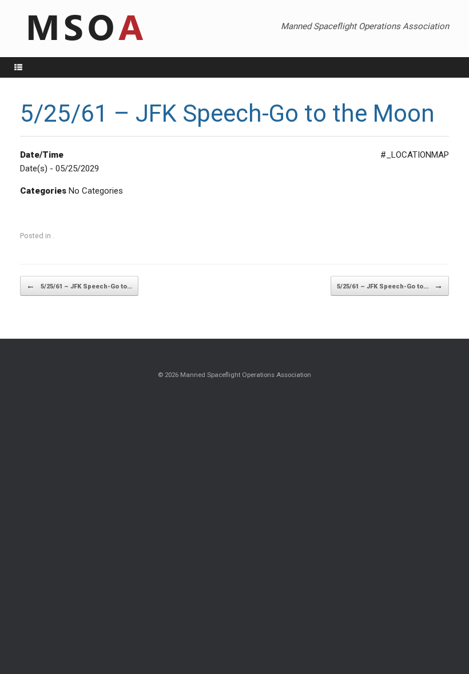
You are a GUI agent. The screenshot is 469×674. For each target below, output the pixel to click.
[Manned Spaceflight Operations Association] (84, 28)
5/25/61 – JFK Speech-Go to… (79, 285)
